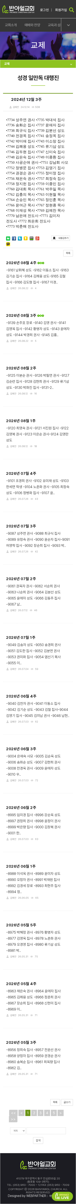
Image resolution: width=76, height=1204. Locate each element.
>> (13, 1119)
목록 (68, 253)
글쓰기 (67, 1102)
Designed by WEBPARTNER (27, 1196)
